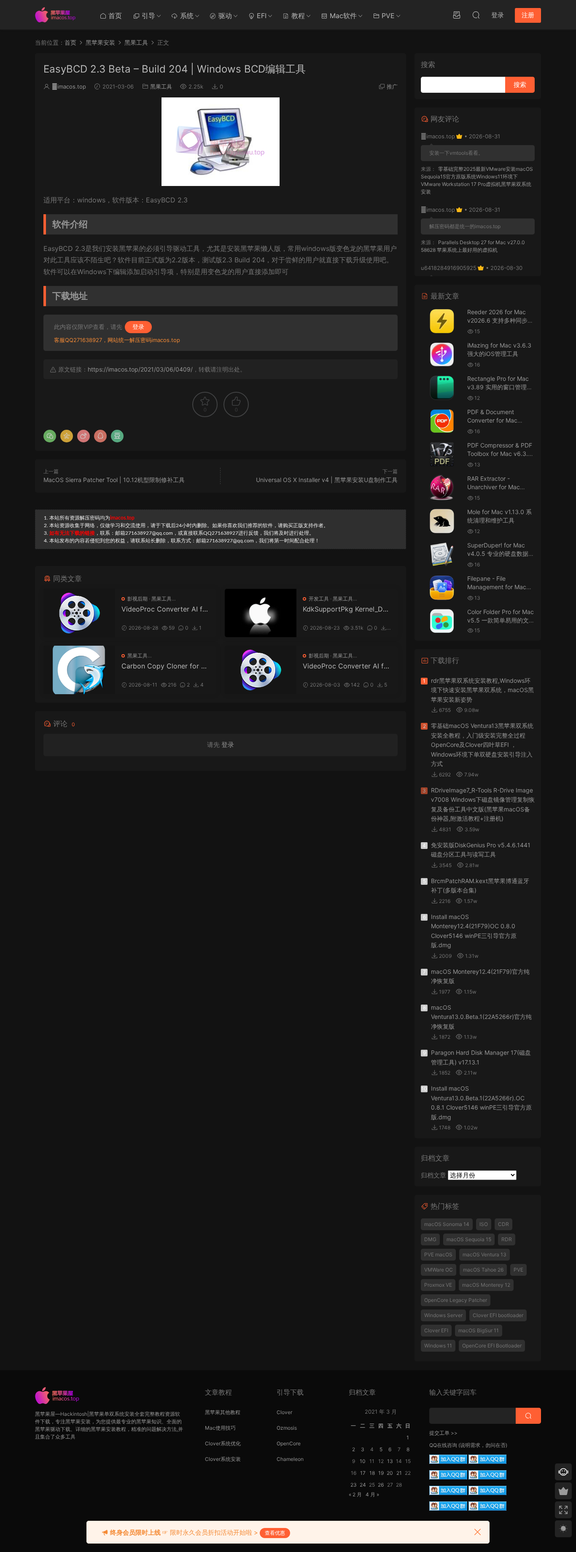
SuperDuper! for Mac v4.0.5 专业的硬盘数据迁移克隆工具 (500, 553)
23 (353, 1485)
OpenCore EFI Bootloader (492, 1345)
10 (363, 1461)
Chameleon (290, 1459)
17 (363, 1473)
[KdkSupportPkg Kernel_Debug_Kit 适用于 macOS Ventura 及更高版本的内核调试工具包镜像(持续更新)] (260, 613)
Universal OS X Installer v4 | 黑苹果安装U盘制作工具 (327, 479)
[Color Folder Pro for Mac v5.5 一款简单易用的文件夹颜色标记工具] (442, 621)
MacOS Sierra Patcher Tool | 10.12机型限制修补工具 (114, 479)
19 (381, 1473)
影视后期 (137, 598)
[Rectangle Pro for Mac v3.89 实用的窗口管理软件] (442, 388)
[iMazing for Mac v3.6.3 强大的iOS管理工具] (442, 354)
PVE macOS (438, 1254)
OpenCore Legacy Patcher (455, 1300)
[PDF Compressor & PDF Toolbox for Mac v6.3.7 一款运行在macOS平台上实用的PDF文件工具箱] (442, 454)
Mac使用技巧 (220, 1428)
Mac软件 (342, 15)
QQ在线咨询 (443, 1445)
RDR (506, 1239)
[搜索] (476, 15)
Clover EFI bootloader (498, 1315)
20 (390, 1473)
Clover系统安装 (223, 1459)
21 (399, 1473)
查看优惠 (275, 1533)
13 (390, 1461)
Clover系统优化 (223, 1443)
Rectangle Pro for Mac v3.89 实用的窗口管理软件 (500, 387)
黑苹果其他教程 (222, 1412)
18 (372, 1473)
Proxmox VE (438, 1285)
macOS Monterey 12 (486, 1285)
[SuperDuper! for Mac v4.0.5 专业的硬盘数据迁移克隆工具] (442, 554)
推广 (392, 86)
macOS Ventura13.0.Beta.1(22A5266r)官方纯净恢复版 (481, 1017)
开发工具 (319, 598)
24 (363, 1485)
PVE (387, 15)
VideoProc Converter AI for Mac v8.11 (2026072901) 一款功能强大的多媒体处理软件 (346, 666)
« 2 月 (355, 1494)
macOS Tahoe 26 (483, 1269)
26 (381, 1485)
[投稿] (456, 15)
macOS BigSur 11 (478, 1330)
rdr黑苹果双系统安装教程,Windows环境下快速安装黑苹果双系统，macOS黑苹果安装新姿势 (482, 690)
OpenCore (289, 1443)
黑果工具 (161, 86)
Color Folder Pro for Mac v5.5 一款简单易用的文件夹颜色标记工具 (501, 620)
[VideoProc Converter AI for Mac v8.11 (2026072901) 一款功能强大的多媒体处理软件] (260, 670)
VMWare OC (438, 1269)
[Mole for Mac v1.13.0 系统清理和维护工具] (442, 521)
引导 (147, 15)
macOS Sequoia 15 (469, 1239)
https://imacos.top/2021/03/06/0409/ (140, 369)
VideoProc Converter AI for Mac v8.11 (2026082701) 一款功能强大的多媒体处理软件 (165, 609)
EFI (260, 15)
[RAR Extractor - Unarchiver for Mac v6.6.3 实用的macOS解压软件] (442, 487)
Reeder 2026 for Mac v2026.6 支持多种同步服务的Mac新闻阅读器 (500, 320)
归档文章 (433, 1175)
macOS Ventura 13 (484, 1254)
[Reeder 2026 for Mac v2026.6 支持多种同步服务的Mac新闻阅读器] (442, 321)
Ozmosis (287, 1428)
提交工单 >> (443, 1433)
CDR (503, 1224)
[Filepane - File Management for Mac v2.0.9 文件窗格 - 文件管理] (442, 587)
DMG (430, 1239)
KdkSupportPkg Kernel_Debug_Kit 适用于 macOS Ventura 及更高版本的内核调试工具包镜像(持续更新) (347, 609)
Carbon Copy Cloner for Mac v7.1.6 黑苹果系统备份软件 (164, 666)
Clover (284, 1412)
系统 (186, 15)
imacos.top (69, 86)
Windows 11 (438, 1345)
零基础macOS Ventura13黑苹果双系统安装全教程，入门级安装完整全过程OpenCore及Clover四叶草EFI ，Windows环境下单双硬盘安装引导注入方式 (482, 744)
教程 (297, 15)
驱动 (224, 15)
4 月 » (372, 1494)
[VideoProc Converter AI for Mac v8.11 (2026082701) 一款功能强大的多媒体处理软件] (79, 613)
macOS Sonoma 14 (446, 1224)
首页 (114, 15)
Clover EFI (436, 1330)
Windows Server (443, 1315)
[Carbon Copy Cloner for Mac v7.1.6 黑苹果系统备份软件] (79, 670)
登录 (138, 326)
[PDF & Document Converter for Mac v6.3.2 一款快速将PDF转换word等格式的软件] (442, 421)
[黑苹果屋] (58, 15)
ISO (483, 1224)
